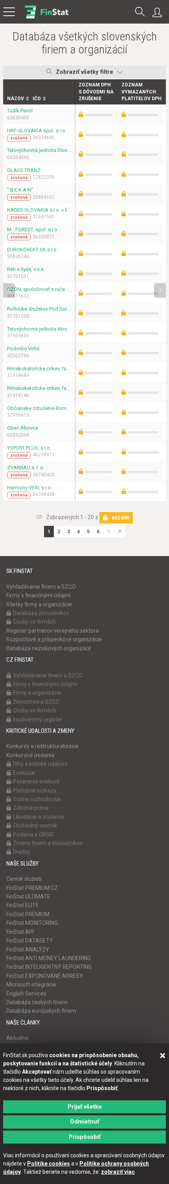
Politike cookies (48, 1163)
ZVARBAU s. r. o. (25, 467)
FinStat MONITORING (32, 923)
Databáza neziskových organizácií (48, 648)
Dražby (21, 852)
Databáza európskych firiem (41, 1011)
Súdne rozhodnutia (37, 799)
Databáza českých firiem (37, 1002)
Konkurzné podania (30, 755)
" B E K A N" (20, 190)
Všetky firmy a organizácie (39, 604)
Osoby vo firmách (34, 622)
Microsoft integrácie (31, 984)
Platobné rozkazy (35, 790)
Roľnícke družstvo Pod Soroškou (39, 309)
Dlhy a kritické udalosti (40, 764)
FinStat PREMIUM (28, 914)
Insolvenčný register (37, 719)
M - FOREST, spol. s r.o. (33, 229)
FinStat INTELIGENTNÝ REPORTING (49, 967)
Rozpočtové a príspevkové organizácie (54, 639)
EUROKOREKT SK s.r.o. (32, 250)
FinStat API (20, 932)
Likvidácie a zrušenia (38, 817)
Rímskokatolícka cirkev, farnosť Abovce (39, 388)
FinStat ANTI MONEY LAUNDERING (48, 958)
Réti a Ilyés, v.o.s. (26, 269)
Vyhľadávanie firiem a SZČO (41, 587)
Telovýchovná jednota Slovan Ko (39, 150)
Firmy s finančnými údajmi (38, 595)
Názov (15, 98)
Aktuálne (17, 1038)
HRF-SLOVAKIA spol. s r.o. (36, 131)
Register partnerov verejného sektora (52, 631)
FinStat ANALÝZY (27, 949)
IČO (37, 98)
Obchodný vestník (35, 825)
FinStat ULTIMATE (28, 896)
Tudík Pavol (20, 110)
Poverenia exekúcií (36, 781)
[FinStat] (46, 17)
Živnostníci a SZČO (36, 702)
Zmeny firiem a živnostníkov (48, 843)
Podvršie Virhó (23, 348)
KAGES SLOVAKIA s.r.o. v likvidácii (39, 210)
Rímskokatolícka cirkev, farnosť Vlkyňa (39, 368)
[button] (140, 12)
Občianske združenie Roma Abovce (39, 408)
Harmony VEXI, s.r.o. (29, 487)
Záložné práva (30, 808)
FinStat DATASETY (29, 940)
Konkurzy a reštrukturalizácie (42, 746)
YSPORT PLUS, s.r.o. (29, 448)
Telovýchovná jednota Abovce (39, 329)
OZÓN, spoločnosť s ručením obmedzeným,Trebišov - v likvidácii (39, 289)
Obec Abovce (22, 428)
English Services (26, 993)
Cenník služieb (24, 879)
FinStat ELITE (22, 905)
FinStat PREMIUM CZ (32, 888)
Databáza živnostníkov (41, 613)
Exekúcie (24, 773)
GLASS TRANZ (23, 170)
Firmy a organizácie (37, 693)
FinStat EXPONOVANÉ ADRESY (44, 976)
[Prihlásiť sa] (159, 12)
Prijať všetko (85, 1106)
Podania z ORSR (33, 834)
